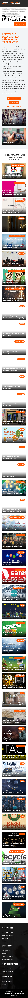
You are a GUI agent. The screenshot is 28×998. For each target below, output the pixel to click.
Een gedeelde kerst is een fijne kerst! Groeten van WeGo (12, 598)
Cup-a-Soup (20, 623)
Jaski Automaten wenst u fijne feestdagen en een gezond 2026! (13, 792)
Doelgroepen (6, 951)
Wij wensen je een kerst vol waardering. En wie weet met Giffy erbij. (12, 511)
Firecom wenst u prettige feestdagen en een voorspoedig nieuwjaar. (13, 265)
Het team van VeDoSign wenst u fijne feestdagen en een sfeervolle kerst (13, 370)
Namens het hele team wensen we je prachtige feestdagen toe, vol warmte (13, 493)
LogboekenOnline (19, 904)
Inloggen (4, 984)
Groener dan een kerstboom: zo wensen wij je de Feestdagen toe (13, 669)
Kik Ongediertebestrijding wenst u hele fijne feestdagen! (13, 282)
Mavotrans (20, 482)
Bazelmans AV (20, 200)
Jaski (22, 781)
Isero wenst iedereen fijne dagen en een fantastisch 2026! (13, 616)
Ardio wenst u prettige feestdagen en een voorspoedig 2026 (13, 318)
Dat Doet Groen (19, 658)
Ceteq (22, 429)
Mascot (21, 728)
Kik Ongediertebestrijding (16, 271)
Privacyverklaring (7, 935)
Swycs (22, 834)
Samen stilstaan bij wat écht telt (13, 810)
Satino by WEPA (19, 183)
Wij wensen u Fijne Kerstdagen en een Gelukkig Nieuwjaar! (13, 528)
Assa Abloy (21, 640)
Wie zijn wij (5, 938)
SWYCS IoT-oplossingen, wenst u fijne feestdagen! (13, 844)
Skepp (22, 693)
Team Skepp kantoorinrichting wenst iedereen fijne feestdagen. (13, 704)
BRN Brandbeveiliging (18, 165)
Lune (22, 816)
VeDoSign (21, 359)
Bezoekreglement (7, 959)
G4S (23, 886)
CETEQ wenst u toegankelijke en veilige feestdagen (13, 440)
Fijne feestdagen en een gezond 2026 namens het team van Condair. (13, 880)
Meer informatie (7, 969)
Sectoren (5, 953)
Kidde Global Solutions (17, 517)
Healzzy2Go (20, 411)
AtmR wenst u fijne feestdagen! (13, 546)
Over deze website (8, 933)
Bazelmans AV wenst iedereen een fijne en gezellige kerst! (12, 211)
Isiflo (22, 763)
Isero (22, 605)
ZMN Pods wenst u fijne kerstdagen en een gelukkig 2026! (14, 686)
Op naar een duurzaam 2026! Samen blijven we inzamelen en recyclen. (13, 863)
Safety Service (20, 570)
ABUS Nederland (19, 711)
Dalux (22, 376)
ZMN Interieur (20, 675)
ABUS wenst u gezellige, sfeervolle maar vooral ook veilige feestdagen (12, 722)
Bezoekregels (14, 103)
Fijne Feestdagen (8, 476)
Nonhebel (21, 464)
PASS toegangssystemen (17, 236)
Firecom (21, 253)
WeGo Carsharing (19, 587)
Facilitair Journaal (7, 971)
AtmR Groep (20, 535)
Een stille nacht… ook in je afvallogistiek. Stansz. (11, 457)
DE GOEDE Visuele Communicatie (15, 288)
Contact (4, 941)
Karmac (21, 218)
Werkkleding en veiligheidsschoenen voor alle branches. (12, 740)
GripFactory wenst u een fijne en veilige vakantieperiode (13, 756)
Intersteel (21, 394)
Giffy (22, 499)
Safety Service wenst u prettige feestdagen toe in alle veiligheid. (13, 581)
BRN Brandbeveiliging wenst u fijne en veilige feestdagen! (12, 176)
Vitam (22, 323)
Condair (21, 869)
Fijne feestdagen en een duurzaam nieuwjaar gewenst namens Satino (12, 194)
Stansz (22, 447)
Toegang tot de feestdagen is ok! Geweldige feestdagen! (14, 246)
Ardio (22, 306)
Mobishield (21, 798)
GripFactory (20, 746)
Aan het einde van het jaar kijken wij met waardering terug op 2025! (13, 300)
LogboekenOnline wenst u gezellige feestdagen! (11, 915)
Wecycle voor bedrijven (17, 851)
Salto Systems (19, 341)
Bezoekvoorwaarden (14, 99)
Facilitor (21, 552)
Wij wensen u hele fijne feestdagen (10, 352)
